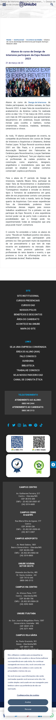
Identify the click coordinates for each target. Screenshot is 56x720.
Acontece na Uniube (34, 40)
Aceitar (28, 702)
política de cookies (20, 668)
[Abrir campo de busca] (51, 4)
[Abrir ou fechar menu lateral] (4, 5)
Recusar (28, 709)
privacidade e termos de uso (19, 671)
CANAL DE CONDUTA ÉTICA (28, 379)
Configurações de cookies (28, 695)
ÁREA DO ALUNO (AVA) (28, 351)
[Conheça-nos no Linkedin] (24, 425)
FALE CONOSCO (28, 356)
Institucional (19, 40)
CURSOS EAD (28, 305)
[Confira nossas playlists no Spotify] (35, 425)
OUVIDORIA (28, 361)
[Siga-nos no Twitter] (13, 425)
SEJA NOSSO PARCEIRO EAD (28, 375)
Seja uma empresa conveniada (28, 347)
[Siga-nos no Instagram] (19, 425)
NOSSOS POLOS (28, 310)
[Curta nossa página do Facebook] (8, 425)
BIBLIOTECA (28, 365)
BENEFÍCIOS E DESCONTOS (28, 314)
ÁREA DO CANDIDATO (28, 319)
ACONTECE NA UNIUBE (28, 324)
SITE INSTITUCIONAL (28, 296)
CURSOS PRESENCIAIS (28, 300)
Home (8, 40)
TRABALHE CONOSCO (28, 370)
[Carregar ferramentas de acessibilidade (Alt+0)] (53, 464)
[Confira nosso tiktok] (41, 425)
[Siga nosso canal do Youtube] (30, 425)
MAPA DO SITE (28, 328)
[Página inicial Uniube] (28, 4)
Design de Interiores (37, 102)
